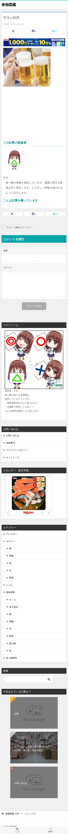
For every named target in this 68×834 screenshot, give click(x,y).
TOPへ (51, 832)
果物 (11, 555)
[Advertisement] (34, 115)
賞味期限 (10, 592)
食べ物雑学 (11, 658)
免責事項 (10, 443)
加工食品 (13, 607)
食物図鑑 (9, 5)
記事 (16, 713)
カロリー (10, 541)
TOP (12, 813)
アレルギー (11, 534)
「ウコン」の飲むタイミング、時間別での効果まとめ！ (19, 227)
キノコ (12, 599)
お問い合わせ (12, 435)
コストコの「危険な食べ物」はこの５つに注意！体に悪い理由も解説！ (34, 748)
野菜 (11, 577)
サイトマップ (12, 457)
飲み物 (12, 643)
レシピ (9, 585)
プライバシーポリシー (17, 450)
